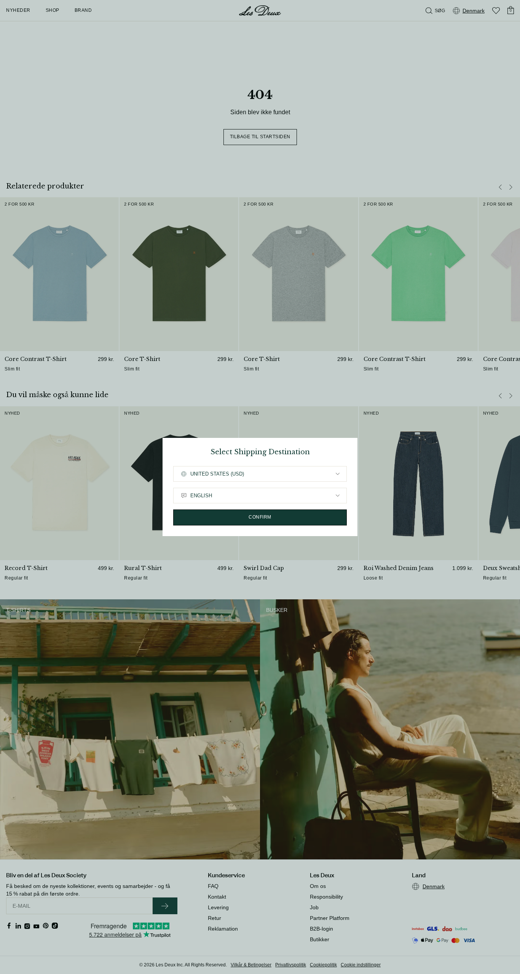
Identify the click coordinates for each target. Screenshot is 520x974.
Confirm (260, 517)
